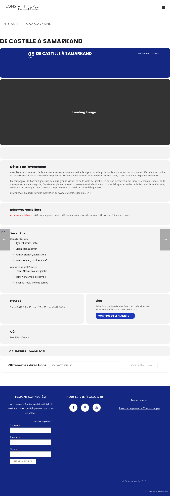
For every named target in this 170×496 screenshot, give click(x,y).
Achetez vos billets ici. (22, 215)
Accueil (134, 31)
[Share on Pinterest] (89, 153)
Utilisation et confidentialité (156, 491)
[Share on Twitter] (81, 153)
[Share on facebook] (72, 153)
